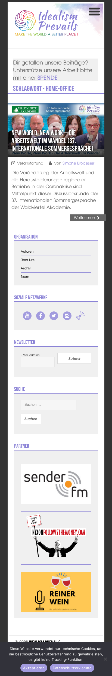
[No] (105, 659)
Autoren (27, 251)
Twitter (53, 315)
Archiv (26, 268)
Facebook (40, 315)
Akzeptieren (34, 668)
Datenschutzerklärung (72, 668)
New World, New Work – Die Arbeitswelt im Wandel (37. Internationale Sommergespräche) (52, 140)
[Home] (46, 23)
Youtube (27, 315)
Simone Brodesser (78, 163)
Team (25, 276)
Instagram (67, 315)
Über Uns (28, 259)
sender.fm (80, 315)
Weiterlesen (84, 217)
